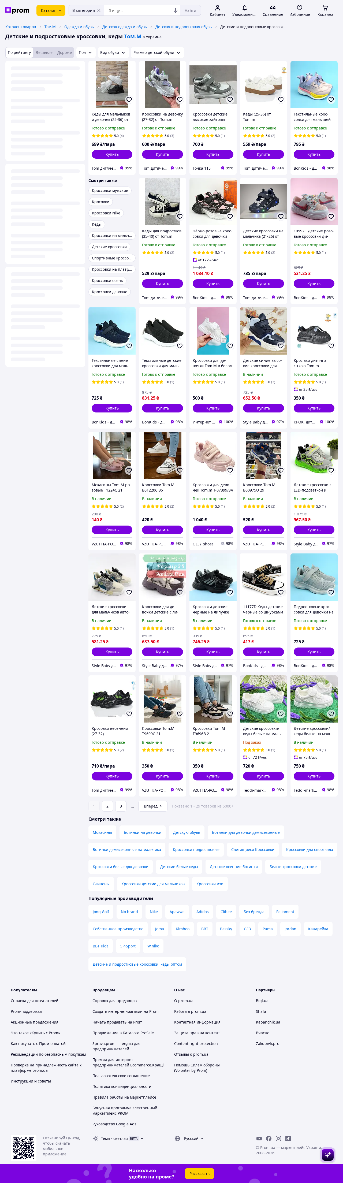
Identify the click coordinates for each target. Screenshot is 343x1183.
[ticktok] (288, 1138)
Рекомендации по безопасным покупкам (48, 1054)
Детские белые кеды (179, 866)
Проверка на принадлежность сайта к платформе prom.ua (46, 1067)
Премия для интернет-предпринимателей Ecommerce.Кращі (128, 1062)
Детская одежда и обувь (124, 26)
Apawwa (177, 911)
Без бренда (254, 911)
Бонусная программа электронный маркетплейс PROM (124, 1110)
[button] (112, 154)
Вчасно (262, 1032)
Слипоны (101, 883)
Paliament (285, 911)
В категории (83, 10)
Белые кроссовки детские (293, 866)
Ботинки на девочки (142, 832)
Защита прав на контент (197, 1032)
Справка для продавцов (114, 1000)
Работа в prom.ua (190, 1011)
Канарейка (318, 928)
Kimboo (182, 928)
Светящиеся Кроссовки (252, 849)
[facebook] (269, 1138)
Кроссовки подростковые (196, 849)
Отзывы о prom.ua (191, 1054)
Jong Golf (101, 911)
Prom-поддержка (26, 1011)
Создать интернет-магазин (117, 1011)
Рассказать (199, 1173)
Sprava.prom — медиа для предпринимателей (116, 1046)
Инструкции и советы (31, 1081)
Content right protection (196, 1043)
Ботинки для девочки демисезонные (246, 832)
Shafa (261, 1011)
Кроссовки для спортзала (309, 849)
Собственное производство (118, 928)
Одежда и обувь (79, 26)
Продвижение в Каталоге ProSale (123, 1032)
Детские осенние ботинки (234, 866)
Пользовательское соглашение (121, 1075)
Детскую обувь (186, 832)
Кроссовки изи (209, 883)
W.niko (153, 945)
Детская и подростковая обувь (183, 26)
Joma (159, 928)
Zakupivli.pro (267, 1043)
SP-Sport (128, 945)
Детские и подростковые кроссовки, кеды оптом (137, 964)
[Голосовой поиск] (175, 10)
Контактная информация (197, 1022)
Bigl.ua (262, 1000)
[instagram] (278, 1138)
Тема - (114, 1138)
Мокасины (102, 832)
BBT (204, 928)
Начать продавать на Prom (117, 1022)
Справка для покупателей (34, 1000)
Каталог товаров (20, 26)
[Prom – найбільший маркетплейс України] (17, 10)
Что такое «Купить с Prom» (35, 1032)
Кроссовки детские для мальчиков (153, 883)
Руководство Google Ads (114, 1123)
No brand (129, 911)
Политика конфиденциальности (121, 1086)
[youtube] (259, 1138)
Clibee (226, 911)
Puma (268, 928)
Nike (154, 911)
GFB (247, 928)
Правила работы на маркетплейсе (124, 1097)
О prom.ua (183, 1000)
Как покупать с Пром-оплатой (38, 1043)
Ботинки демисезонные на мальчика (127, 849)
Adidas (202, 911)
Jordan (290, 928)
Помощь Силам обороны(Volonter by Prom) (197, 1067)
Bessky (226, 928)
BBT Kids (101, 945)
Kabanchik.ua (268, 1022)
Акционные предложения (34, 1022)
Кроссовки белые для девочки (120, 866)
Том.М (50, 26)
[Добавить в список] (129, 99)
